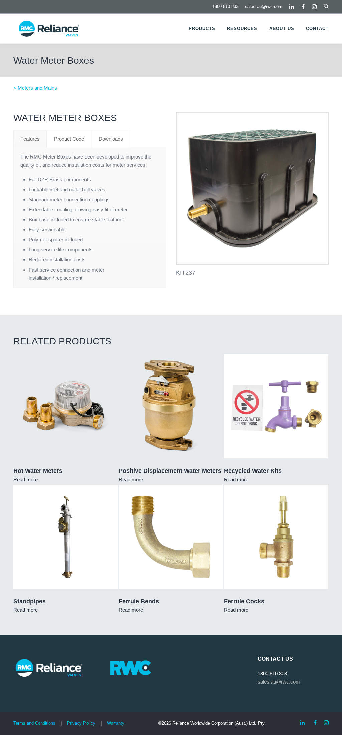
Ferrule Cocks (244, 601)
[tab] (30, 139)
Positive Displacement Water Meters (170, 470)
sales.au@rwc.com (263, 6)
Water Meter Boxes (53, 60)
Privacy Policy (81, 723)
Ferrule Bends (139, 601)
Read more (25, 479)
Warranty (115, 723)
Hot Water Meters (37, 470)
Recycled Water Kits (253, 470)
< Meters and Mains (35, 88)
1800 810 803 (225, 6)
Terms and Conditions (34, 723)
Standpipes (29, 601)
